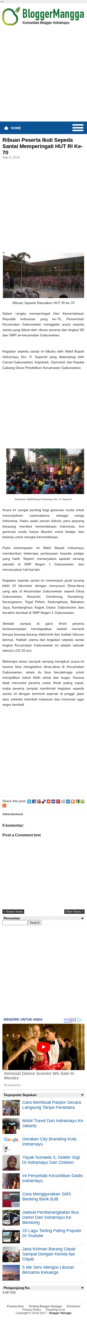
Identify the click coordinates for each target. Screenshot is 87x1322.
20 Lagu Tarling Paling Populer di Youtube (51, 1233)
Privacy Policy (31, 1309)
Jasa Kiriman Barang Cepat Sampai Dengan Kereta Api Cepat (48, 1254)
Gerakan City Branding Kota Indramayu (49, 1141)
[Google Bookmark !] (78, 801)
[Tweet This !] (29, 801)
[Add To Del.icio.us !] (44, 801)
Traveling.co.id (55, 1309)
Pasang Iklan (15, 1306)
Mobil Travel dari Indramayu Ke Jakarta (52, 1123)
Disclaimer (73, 1306)
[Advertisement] (43, 75)
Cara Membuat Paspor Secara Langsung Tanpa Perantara (51, 1105)
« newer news (13, 911)
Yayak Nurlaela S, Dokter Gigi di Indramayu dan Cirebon (51, 1160)
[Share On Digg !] (53, 801)
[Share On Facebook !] (34, 801)
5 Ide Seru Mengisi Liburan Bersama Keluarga (48, 1270)
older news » (74, 911)
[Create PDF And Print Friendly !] (82, 801)
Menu (77, 128)
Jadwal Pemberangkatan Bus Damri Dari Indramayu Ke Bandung (50, 1217)
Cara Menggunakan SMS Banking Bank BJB (46, 1196)
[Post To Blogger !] (73, 801)
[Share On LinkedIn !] (68, 801)
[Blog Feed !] (4, 805)
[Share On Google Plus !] (39, 801)
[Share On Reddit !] (63, 801)
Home (16, 128)
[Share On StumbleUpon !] (49, 801)
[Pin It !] (58, 801)
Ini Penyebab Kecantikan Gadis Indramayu (52, 1178)
